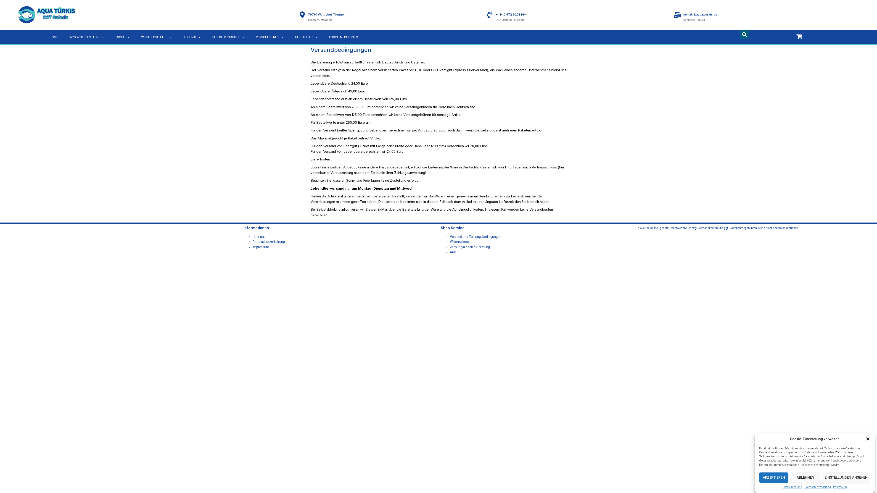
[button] (868, 439)
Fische (120, 37)
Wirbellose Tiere (154, 37)
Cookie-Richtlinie (792, 487)
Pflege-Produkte (226, 37)
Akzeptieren (774, 478)
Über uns (259, 237)
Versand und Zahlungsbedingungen (475, 237)
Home (54, 37)
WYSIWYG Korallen (83, 37)
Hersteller (304, 37)
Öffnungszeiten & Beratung (470, 247)
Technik (190, 37)
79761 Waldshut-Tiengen (327, 14)
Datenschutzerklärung (818, 487)
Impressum (840, 487)
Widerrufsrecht (461, 242)
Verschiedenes (267, 37)
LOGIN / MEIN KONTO (343, 37)
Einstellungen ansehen (846, 478)
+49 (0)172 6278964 (511, 14)
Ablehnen (805, 478)
